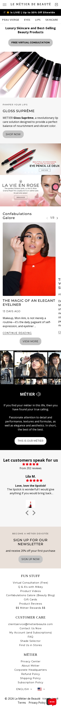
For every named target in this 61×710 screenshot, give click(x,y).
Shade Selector (30, 640)
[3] (32, 172)
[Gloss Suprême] (30, 75)
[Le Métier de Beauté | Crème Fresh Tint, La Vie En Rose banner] (30, 190)
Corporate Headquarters (30, 669)
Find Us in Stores (30, 645)
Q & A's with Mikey (30, 586)
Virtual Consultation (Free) (30, 582)
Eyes (27, 19)
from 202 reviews (31, 468)
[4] (36, 172)
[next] (57, 218)
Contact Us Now (31, 628)
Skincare (51, 19)
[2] (29, 172)
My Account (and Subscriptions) (30, 632)
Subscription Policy (30, 682)
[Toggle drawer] (4, 5)
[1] (25, 172)
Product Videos (30, 591)
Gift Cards (30, 599)
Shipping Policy (30, 678)
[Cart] (56, 4)
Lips (38, 19)
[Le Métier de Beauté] (30, 4)
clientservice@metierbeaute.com (30, 624)
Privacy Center (30, 661)
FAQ (30, 636)
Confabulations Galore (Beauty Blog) (30, 595)
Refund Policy (30, 674)
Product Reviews (30, 603)
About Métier (30, 665)
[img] (30, 464)
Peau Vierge (10, 19)
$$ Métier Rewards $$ (30, 607)
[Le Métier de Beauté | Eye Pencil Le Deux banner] (30, 159)
